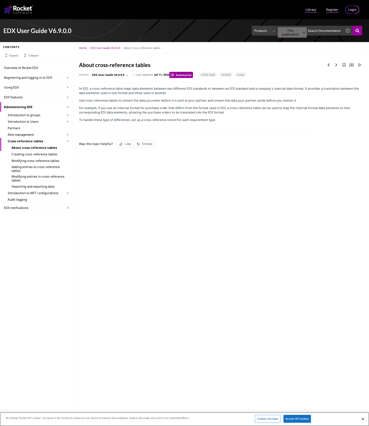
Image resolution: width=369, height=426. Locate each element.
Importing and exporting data (33, 186)
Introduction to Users (23, 121)
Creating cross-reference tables (34, 154)
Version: (84, 74)
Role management (21, 135)
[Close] (363, 419)
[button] (304, 32)
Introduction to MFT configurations (33, 193)
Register (332, 9)
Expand (13, 55)
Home (83, 48)
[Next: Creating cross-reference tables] (336, 65)
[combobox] (310, 31)
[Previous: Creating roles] (328, 65)
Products (260, 31)
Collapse (33, 55)
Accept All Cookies (297, 418)
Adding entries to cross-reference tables (36, 169)
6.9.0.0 (227, 74)
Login (352, 9)
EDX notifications (16, 208)
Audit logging (17, 199)
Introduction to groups (24, 115)
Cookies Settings (267, 418)
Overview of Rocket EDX (21, 68)
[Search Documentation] (357, 31)
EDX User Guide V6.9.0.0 (105, 48)
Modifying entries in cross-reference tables (38, 178)
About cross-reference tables (34, 148)
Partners (14, 128)
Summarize (184, 75)
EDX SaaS (209, 74)
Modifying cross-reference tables (35, 161)
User (241, 74)
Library (311, 9)
